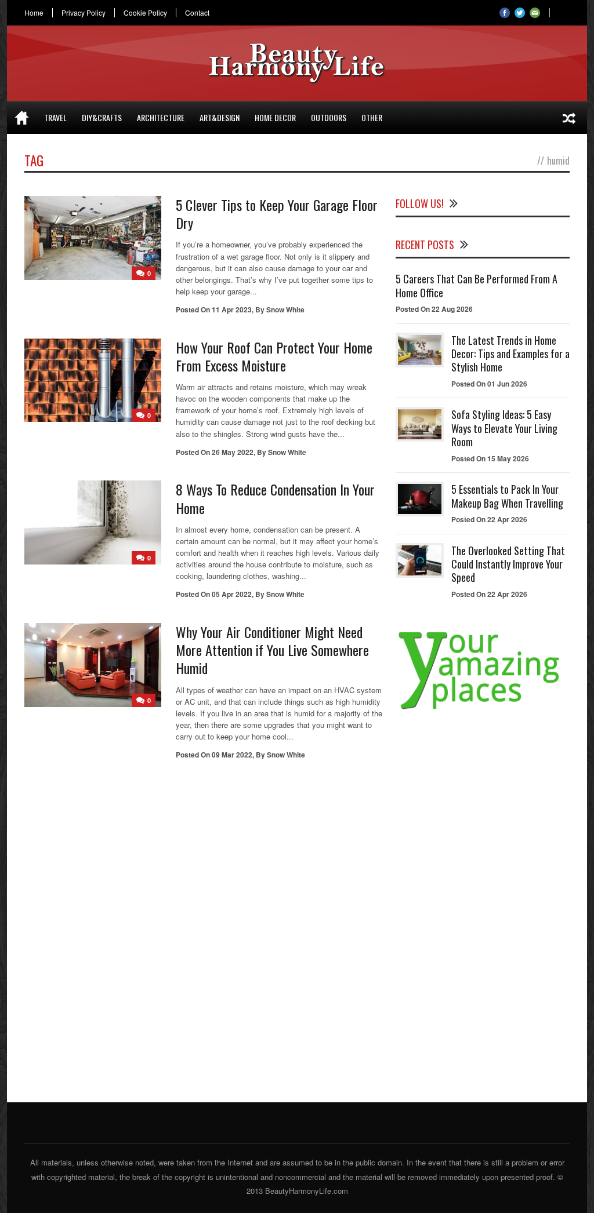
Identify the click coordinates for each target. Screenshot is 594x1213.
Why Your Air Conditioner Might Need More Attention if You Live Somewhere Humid (272, 649)
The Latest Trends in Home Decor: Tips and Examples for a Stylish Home (510, 354)
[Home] (22, 117)
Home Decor (275, 117)
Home (34, 12)
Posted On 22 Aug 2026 (434, 309)
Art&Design (220, 117)
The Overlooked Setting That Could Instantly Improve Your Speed (508, 564)
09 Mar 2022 (232, 754)
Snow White (285, 309)
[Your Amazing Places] (483, 709)
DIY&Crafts (102, 117)
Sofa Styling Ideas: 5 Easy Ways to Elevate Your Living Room (504, 428)
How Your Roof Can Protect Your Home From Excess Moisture (274, 356)
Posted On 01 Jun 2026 (489, 383)
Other (371, 117)
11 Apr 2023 (232, 309)
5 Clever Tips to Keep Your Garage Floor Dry (277, 213)
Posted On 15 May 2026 (490, 458)
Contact (197, 12)
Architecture (160, 117)
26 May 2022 (232, 452)
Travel (55, 117)
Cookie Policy (145, 12)
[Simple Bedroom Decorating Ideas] (569, 117)
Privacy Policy (83, 12)
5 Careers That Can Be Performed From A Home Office (476, 285)
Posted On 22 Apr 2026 (489, 519)
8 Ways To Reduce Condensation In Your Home (275, 498)
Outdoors (328, 117)
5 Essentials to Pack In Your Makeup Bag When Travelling (507, 496)
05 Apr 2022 (232, 594)
